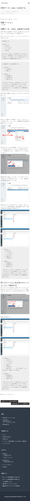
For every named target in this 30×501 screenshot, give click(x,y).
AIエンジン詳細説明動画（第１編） (10, 477)
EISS (4, 453)
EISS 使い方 (5, 439)
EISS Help (4, 3)
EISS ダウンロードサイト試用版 (11, 486)
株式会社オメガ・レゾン (8, 417)
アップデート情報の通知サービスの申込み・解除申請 (14, 441)
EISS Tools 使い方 (7, 437)
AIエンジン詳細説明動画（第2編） (10, 479)
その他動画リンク (7, 481)
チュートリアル (6, 443)
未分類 (4, 466)
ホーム (4, 434)
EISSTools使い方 (15, 11)
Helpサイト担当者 (13, 19)
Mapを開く (5, 424)
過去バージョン (7, 457)
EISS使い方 (6, 455)
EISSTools (8, 11)
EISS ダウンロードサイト (9, 483)
